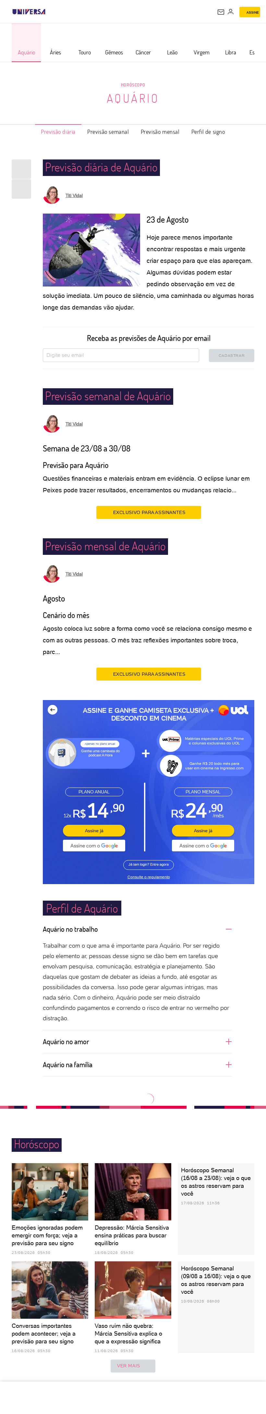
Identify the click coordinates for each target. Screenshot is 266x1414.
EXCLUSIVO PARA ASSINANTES (149, 512)
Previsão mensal (160, 131)
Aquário (133, 98)
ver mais (128, 1365)
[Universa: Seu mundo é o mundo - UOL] (28, 12)
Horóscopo (133, 85)
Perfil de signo (208, 131)
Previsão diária (58, 131)
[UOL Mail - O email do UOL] (221, 12)
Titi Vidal (74, 195)
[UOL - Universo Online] (49, 12)
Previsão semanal (108, 131)
